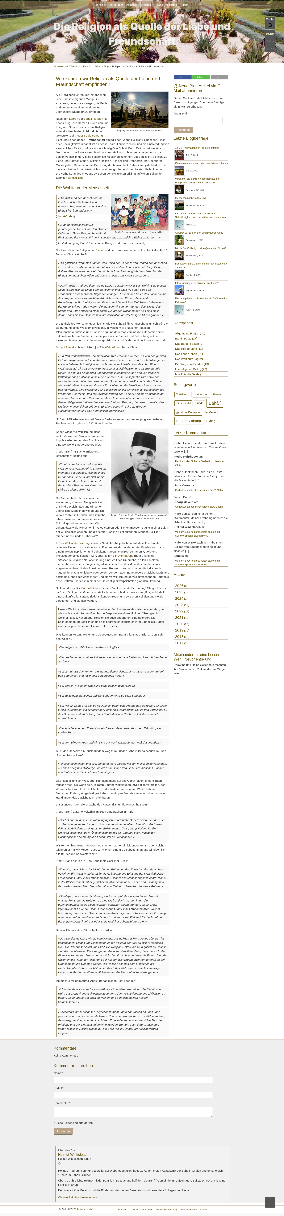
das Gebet (210, 412)
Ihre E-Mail (181, 113)
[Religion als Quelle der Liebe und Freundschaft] (139, 110)
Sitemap (204, 1209)
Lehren (73, 118)
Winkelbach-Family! (83, 1209)
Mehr (185, 4)
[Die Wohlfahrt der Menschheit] (139, 212)
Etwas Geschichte (166, 4)
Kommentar (62, 1103)
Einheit (100, 250)
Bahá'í (215, 403)
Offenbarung (125, 555)
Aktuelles (131, 4)
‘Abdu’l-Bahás (91, 588)
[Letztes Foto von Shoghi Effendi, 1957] (139, 471)
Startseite (100, 4)
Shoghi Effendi (65, 347)
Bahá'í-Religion (93, 118)
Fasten (217, 394)
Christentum (183, 394)
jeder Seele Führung (90, 135)
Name (58, 1073)
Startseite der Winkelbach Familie (72, 66)
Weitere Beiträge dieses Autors (77, 1197)
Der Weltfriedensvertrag (75, 543)
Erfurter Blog (116, 4)
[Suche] (270, 25)
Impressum (147, 1209)
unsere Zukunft (188, 421)
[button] (183, 77)
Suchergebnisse (189, 1209)
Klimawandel (183, 403)
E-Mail (58, 1088)
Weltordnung (113, 347)
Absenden (183, 129)
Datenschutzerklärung (166, 1209)
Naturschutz (202, 394)
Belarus (146, 4)
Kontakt (134, 1209)
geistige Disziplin (188, 412)
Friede (199, 403)
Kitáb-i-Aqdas (65, 216)
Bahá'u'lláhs (75, 177)
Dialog (210, 420)
